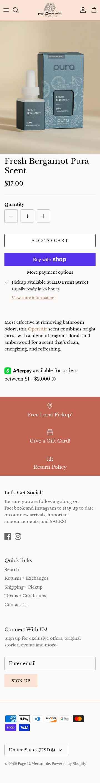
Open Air (37, 329)
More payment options (50, 272)
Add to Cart (49, 240)
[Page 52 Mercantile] (50, 10)
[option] (50, 87)
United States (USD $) (32, 749)
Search (11, 569)
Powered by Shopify (69, 764)
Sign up (21, 680)
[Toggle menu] (6, 10)
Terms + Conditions (25, 595)
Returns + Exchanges (26, 578)
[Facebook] (7, 536)
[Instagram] (18, 536)
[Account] (82, 10)
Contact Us (16, 604)
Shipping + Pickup (23, 587)
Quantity (14, 204)
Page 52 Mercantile (34, 764)
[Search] (18, 10)
